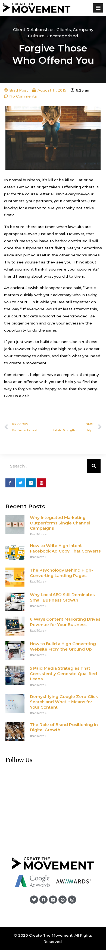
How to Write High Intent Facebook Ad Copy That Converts (65, 548)
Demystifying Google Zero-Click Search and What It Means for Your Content (64, 702)
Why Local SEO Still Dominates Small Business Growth (62, 597)
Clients (64, 29)
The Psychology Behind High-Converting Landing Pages (61, 572)
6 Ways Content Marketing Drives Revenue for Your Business (65, 622)
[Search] (94, 466)
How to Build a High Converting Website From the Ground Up (63, 646)
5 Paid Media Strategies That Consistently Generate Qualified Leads (63, 673)
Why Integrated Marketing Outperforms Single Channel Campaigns (60, 523)
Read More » (38, 534)
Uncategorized (62, 35)
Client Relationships (34, 29)
